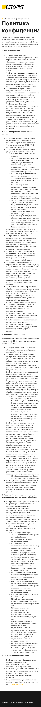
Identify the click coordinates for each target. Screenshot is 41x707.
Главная (5, 702)
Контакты (29, 702)
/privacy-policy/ (17, 684)
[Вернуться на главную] (2, 19)
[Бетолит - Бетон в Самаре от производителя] (13, 7)
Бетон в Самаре (17, 702)
